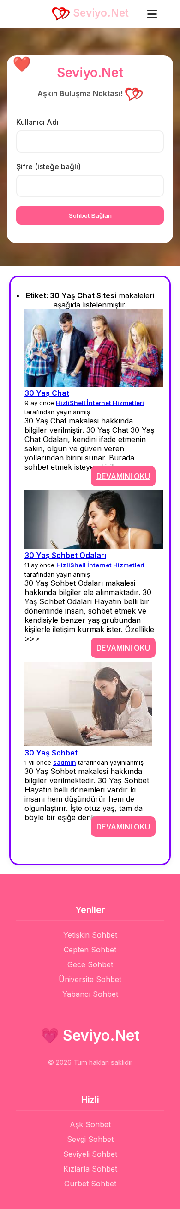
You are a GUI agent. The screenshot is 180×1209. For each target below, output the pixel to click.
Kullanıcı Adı (37, 122)
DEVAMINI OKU (123, 476)
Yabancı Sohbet (90, 994)
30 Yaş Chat (46, 393)
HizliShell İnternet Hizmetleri (100, 402)
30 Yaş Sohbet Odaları (65, 555)
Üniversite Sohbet (90, 979)
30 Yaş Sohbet (51, 752)
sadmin (64, 762)
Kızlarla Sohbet (90, 1168)
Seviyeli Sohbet (90, 1154)
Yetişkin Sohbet (90, 934)
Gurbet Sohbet (90, 1183)
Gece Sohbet (90, 964)
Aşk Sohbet (90, 1124)
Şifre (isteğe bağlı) (48, 166)
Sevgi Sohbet (90, 1139)
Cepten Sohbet (90, 949)
